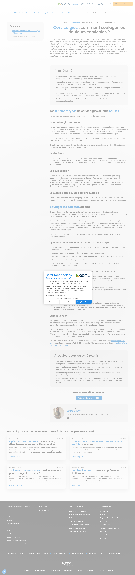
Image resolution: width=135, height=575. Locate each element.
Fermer (51, 302)
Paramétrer (67, 302)
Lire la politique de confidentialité (55, 295)
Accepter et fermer (83, 302)
